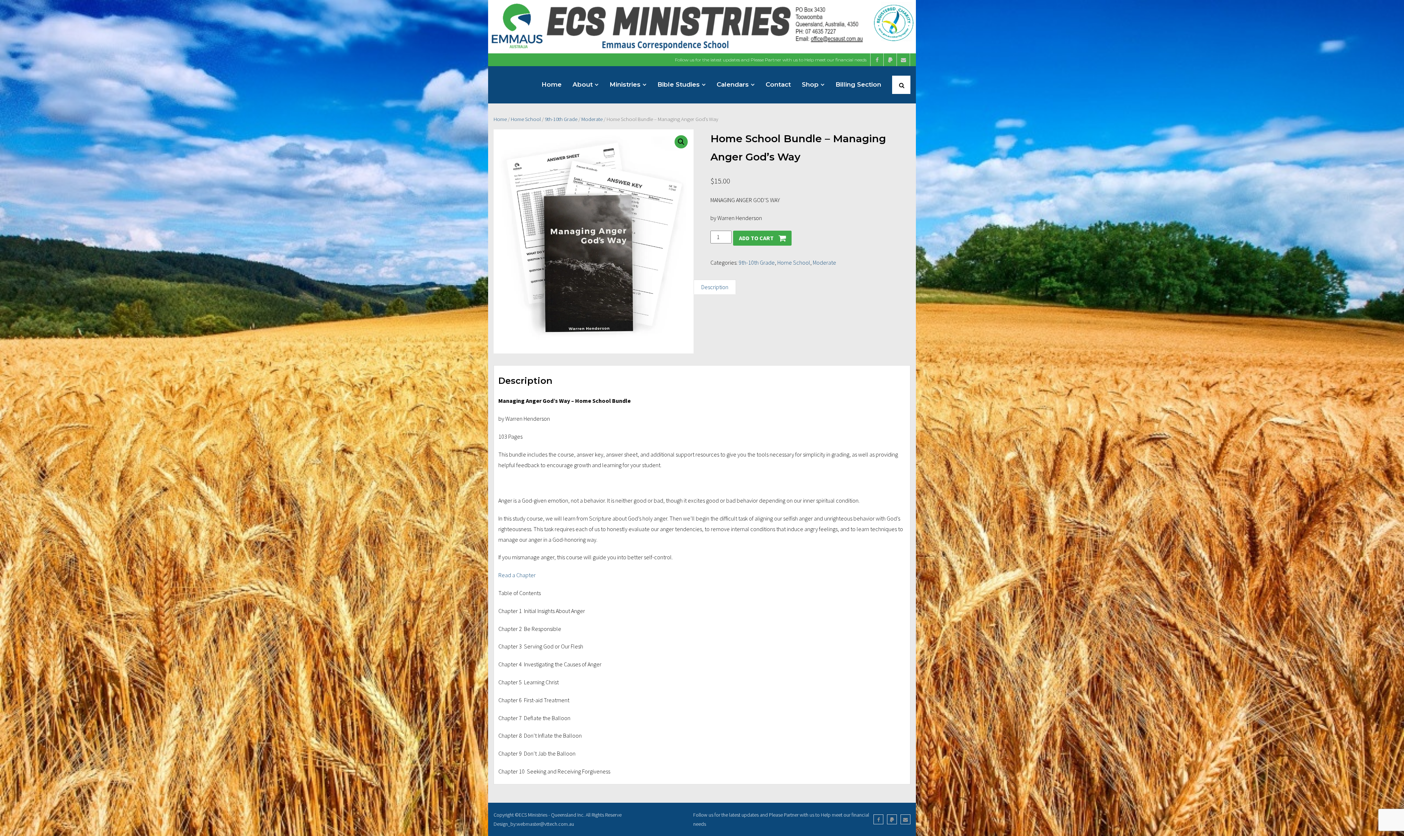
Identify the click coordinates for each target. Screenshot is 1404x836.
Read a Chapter (517, 575)
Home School (526, 119)
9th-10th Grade (561, 119)
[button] (681, 141)
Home (500, 119)
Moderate (592, 119)
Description (714, 287)
